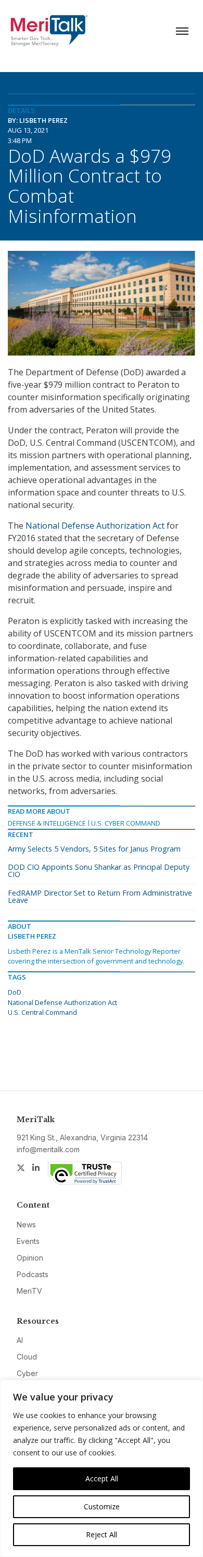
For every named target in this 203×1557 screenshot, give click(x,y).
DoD (14, 992)
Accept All (101, 1478)
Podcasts (32, 1274)
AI (20, 1340)
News (26, 1224)
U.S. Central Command (42, 1012)
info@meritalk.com (48, 1149)
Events (28, 1241)
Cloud (27, 1356)
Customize (102, 1506)
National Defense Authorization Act (95, 525)
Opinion (30, 1257)
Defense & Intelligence (47, 823)
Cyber (27, 1373)
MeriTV (29, 1290)
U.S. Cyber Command (125, 823)
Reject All (101, 1534)
